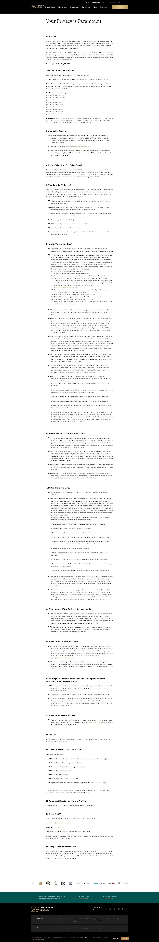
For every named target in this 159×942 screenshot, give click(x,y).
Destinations (74, 7)
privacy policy (35, 939)
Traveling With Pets (118, 919)
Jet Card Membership (61, 919)
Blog (94, 928)
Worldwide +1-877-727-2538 (93, 2)
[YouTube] (123, 909)
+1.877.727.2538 (58, 827)
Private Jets (86, 7)
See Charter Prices (119, 7)
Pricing (95, 7)
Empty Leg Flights (77, 921)
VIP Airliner (58, 921)
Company (105, 2)
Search (120, 2)
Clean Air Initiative (113, 928)
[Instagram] (114, 909)
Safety (99, 928)
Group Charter (96, 919)
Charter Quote (108, 898)
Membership (62, 7)
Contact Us (112, 2)
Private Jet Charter (73, 919)
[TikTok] (127, 909)
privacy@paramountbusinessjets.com (79, 147)
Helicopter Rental (106, 919)
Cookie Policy (62, 741)
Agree (125, 938)
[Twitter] (110, 909)
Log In (126, 2)
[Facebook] (106, 909)
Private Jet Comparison (85, 928)
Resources (103, 7)
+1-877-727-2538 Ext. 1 (85, 898)
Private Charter (50, 7)
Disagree (115, 938)
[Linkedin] (119, 909)
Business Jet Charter (85, 919)
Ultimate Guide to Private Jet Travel (93, 921)
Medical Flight (67, 921)
